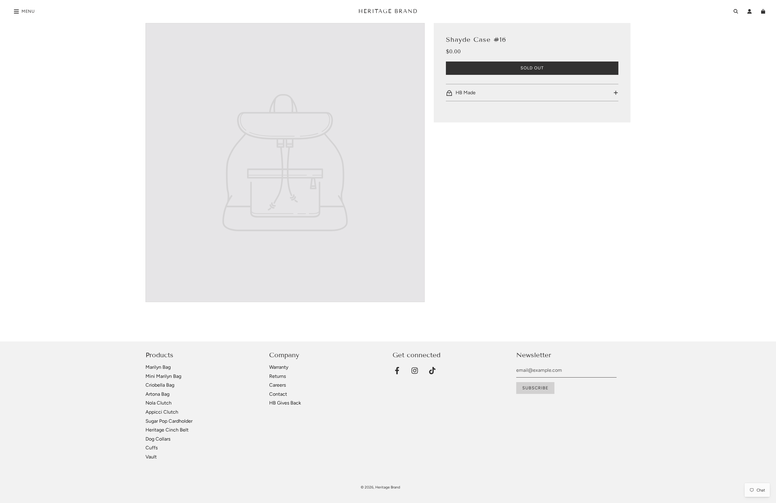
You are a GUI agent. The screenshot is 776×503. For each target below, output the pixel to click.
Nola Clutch (159, 403)
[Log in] (749, 11)
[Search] (736, 11)
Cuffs (152, 448)
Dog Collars (158, 439)
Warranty (278, 367)
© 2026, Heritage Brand (380, 487)
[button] (532, 92)
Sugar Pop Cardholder (169, 421)
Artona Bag (157, 394)
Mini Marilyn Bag (163, 376)
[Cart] (763, 11)
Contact (278, 394)
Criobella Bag (160, 385)
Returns (277, 376)
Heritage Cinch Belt (167, 430)
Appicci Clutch (162, 412)
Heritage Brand (388, 11)
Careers (277, 385)
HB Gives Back (285, 403)
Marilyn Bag (158, 367)
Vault (151, 457)
